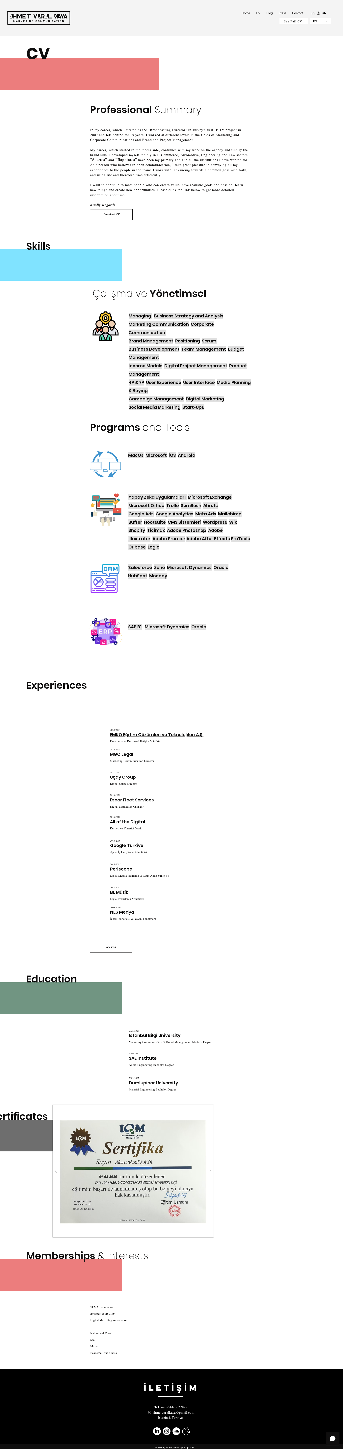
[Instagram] (318, 13)
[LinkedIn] (313, 13)
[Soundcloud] (324, 13)
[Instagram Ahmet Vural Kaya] (167, 1431)
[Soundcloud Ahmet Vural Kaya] (176, 1431)
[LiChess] (186, 1431)
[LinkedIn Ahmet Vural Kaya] (157, 1431)
